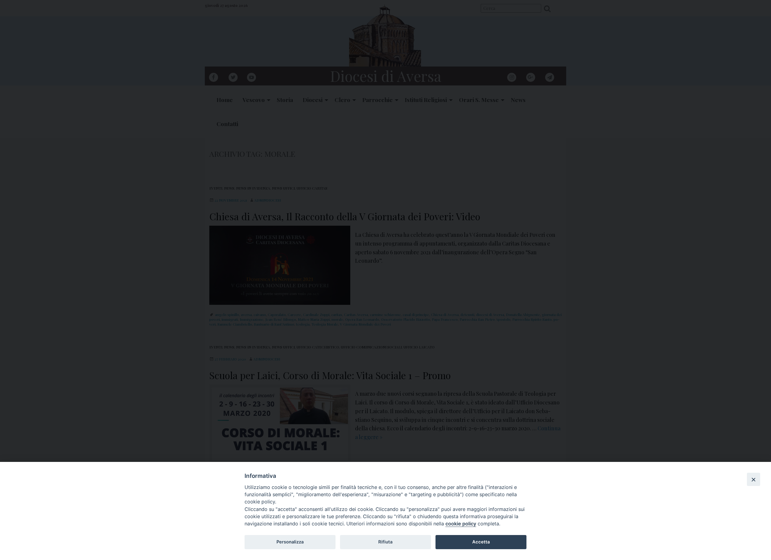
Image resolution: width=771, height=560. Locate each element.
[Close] (753, 479)
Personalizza (290, 542)
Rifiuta (385, 542)
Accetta (481, 542)
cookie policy (460, 524)
